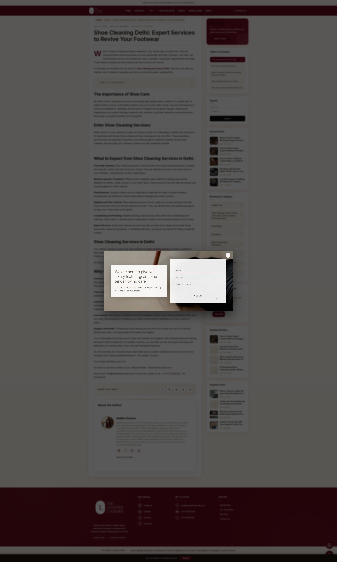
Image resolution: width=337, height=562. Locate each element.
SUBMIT (198, 296)
